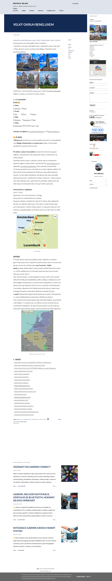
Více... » (54, 486)
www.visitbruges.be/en (22, 380)
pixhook (50, 571)
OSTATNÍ (61, 10)
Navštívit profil (99, 176)
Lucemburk (17, 108)
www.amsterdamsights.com (24, 415)
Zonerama (92, 48)
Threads (91, 56)
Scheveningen (27, 120)
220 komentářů (21, 486)
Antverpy (34, 114)
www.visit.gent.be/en (21, 377)
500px (91, 53)
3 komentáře (21, 550)
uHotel (69, 57)
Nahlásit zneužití (93, 16)
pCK (69, 54)
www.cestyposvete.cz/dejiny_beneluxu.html (29, 365)
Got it (88, 576)
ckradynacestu (71, 50)
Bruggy (24, 114)
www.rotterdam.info (21, 400)
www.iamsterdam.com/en (23, 409)
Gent (16, 114)
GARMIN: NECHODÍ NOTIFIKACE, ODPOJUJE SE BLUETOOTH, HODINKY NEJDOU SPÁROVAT (34, 497)
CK (68, 48)
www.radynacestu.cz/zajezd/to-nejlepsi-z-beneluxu (32, 362)
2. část (37, 126)
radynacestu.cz (36, 91)
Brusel (24, 108)
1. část (32, 126)
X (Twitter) (92, 50)
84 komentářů (21, 519)
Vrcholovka (92, 55)
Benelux (69, 47)
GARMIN (23, 10)
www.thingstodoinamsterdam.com (26, 412)
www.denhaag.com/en (22, 403)
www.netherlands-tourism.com (25, 391)
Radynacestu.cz (53, 131)
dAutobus (70, 52)
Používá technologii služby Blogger (46, 568)
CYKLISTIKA (40, 10)
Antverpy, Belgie (22, 421)
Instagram (92, 46)
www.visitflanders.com (22, 385)
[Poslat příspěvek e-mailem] (48, 419)
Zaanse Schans (18, 126)
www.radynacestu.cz (37, 251)
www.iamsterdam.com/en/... (24, 406)
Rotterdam (18, 120)
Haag (34, 120)
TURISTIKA (31, 10)
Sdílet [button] (69, 39)
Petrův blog (20, 3)
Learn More (80, 576)
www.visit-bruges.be (21, 383)
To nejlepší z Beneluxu (53, 91)
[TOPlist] (92, 112)
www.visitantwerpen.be (22, 397)
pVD (69, 56)
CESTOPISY (15, 10)
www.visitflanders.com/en (23, 371)
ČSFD (91, 51)
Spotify (91, 52)
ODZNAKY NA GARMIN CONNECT (32, 466)
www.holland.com (20, 394)
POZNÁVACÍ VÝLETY (51, 10)
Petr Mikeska (98, 173)
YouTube (92, 47)
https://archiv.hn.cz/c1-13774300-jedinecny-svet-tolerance (35, 368)
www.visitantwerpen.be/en (23, 388)
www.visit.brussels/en (21, 374)
